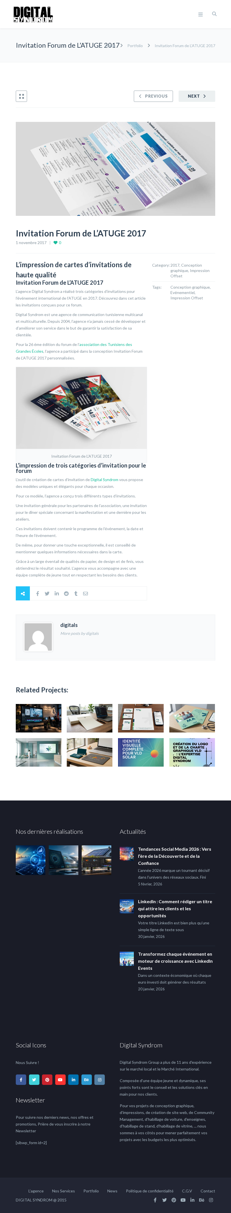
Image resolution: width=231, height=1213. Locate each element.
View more (38, 718)
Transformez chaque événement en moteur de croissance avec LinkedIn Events (175, 961)
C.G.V (187, 1190)
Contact (208, 1190)
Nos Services (63, 1190)
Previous (156, 96)
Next (194, 96)
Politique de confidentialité (150, 1190)
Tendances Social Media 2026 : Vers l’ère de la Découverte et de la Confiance (174, 856)
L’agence (36, 1190)
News (112, 1190)
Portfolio (135, 45)
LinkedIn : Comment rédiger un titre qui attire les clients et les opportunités (175, 908)
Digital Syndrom (104, 479)
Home (110, 45)
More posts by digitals (79, 633)
